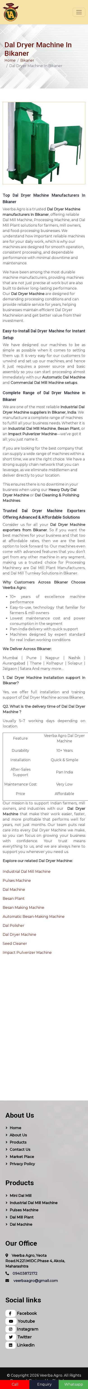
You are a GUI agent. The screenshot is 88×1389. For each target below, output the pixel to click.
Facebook (26, 1313)
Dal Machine (14, 889)
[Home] (11, 12)
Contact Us (20, 1149)
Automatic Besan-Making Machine (34, 916)
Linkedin (25, 1345)
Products (18, 1142)
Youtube (26, 1321)
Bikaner (27, 60)
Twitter (24, 1337)
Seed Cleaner (15, 943)
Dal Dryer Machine (19, 934)
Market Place (22, 1157)
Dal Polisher (13, 925)
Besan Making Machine (23, 907)
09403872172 (25, 1273)
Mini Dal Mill (21, 1195)
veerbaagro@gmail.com (36, 1281)
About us (18, 1135)
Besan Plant (14, 898)
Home (10, 60)
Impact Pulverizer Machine (27, 952)
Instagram (27, 1329)
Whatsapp (73, 1384)
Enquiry (44, 1384)
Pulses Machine (17, 880)
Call (15, 1384)
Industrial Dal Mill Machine (27, 871)
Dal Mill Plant (22, 1217)
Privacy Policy (22, 1164)
